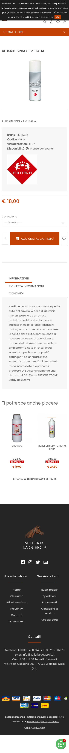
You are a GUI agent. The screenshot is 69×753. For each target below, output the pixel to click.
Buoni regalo (49, 589)
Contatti (16, 615)
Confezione (9, 216)
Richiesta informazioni (26, 286)
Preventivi (16, 609)
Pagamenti (49, 602)
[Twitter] (38, 563)
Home (17, 589)
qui (51, 17)
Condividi (16, 293)
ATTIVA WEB (38, 727)
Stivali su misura (16, 602)
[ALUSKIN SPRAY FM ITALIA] (34, 101)
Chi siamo (16, 596)
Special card (49, 619)
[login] (51, 22)
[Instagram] (30, 563)
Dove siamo (17, 621)
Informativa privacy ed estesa (43, 721)
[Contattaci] (64, 22)
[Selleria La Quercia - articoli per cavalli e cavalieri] (18, 25)
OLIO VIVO (17, 445)
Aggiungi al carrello (37, 239)
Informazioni (19, 278)
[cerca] (45, 22)
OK (57, 17)
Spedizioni (49, 596)
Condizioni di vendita (49, 611)
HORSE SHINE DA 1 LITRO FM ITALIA (52, 447)
